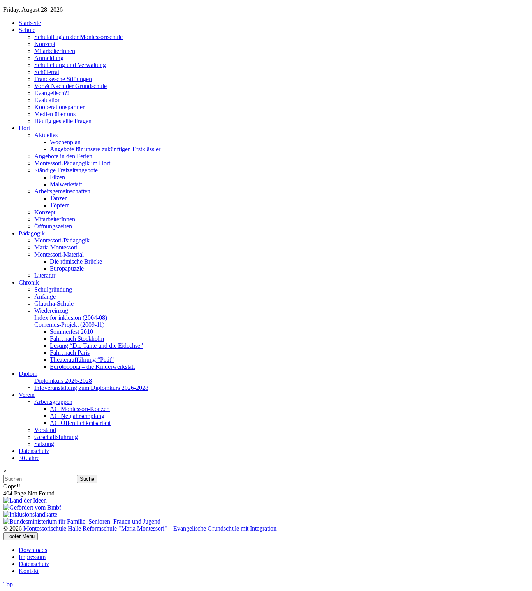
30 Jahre (29, 458)
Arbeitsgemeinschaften (62, 191)
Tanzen (59, 198)
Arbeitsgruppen (53, 401)
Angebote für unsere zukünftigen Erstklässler (105, 149)
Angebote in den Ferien (63, 156)
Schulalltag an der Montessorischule (78, 37)
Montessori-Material (59, 254)
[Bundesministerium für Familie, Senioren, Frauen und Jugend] (81, 521)
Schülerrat (46, 72)
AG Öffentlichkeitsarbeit (80, 422)
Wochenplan (65, 142)
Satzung (44, 444)
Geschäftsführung (56, 437)
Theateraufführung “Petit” (82, 359)
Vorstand (45, 429)
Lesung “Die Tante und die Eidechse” (96, 345)
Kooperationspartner (59, 107)
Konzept (44, 44)
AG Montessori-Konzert (80, 408)
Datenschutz (34, 451)
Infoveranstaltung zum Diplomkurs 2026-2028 (91, 387)
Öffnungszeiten (53, 226)
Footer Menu (20, 536)
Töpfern (60, 205)
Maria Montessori (56, 247)
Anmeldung (48, 58)
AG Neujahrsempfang (77, 415)
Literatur (44, 275)
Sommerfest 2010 (71, 331)
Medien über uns (55, 114)
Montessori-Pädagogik (62, 240)
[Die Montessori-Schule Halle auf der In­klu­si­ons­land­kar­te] (30, 514)
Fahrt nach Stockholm (77, 338)
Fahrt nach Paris (70, 352)
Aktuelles (46, 135)
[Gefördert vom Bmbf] (32, 507)
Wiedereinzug (51, 310)
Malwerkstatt (66, 184)
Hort (24, 128)
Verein (27, 394)
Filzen (57, 177)
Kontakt (29, 571)
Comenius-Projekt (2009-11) (69, 324)
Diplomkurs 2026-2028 (63, 380)
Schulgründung (53, 289)
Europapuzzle (67, 268)
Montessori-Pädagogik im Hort (72, 163)
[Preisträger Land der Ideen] (25, 500)
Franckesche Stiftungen (63, 79)
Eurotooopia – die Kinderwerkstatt (92, 366)
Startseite (30, 22)
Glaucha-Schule (54, 303)
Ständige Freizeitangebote (66, 170)
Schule (27, 30)
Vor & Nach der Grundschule (70, 86)
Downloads (33, 550)
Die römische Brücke (76, 261)
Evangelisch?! (51, 93)
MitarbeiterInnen (54, 51)
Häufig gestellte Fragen (63, 121)
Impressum (32, 557)
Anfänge (45, 296)
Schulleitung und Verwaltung (70, 65)
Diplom (28, 373)
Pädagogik (32, 233)
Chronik (29, 282)
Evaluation (47, 100)
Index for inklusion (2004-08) (70, 317)
